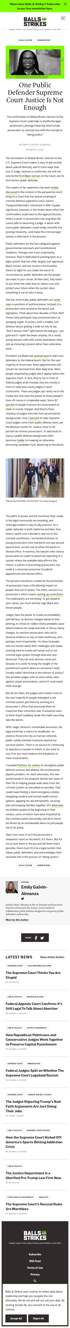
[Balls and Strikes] (35, 21)
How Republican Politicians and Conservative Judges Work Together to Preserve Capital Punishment (34, 1039)
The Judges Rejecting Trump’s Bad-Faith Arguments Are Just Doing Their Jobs (34, 1106)
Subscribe (35, 1254)
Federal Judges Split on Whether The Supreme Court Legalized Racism (35, 1072)
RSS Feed (35, 1261)
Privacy (35, 1274)
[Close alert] (65, 6)
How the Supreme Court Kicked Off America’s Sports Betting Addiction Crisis (34, 1142)
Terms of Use (35, 1268)
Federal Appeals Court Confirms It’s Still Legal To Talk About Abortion (34, 1006)
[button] (63, 19)
